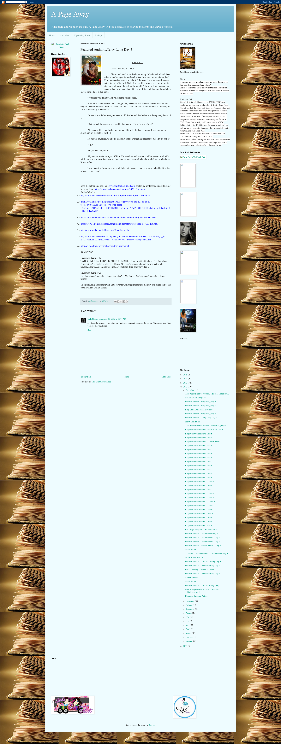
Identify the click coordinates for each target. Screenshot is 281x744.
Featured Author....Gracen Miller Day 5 (201, 533)
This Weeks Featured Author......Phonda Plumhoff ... (207, 393)
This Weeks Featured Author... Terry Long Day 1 (205, 425)
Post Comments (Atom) (102, 381)
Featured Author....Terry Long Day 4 (200, 405)
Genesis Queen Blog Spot (195, 397)
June (188, 621)
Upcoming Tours (82, 35)
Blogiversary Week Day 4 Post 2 (198, 461)
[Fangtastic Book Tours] (61, 47)
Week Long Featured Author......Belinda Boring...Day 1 (202, 590)
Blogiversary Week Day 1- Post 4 (199, 513)
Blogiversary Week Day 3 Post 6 (198, 473)
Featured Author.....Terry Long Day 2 (201, 417)
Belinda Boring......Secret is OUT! (199, 569)
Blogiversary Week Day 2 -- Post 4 (199, 497)
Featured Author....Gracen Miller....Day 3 (202, 541)
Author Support (191, 577)
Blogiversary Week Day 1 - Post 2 (199, 521)
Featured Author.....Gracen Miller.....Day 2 (203, 545)
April (188, 629)
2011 (185, 646)
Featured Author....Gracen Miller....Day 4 (202, 537)
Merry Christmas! (192, 421)
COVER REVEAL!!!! (194, 557)
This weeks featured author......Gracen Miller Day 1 (206, 553)
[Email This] (115, 301)
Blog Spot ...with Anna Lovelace (199, 409)
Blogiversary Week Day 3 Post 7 (198, 469)
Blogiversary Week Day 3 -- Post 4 (199, 481)
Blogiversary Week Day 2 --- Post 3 (200, 501)
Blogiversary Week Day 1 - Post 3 (199, 517)
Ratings (98, 35)
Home (52, 35)
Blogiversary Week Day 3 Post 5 (198, 477)
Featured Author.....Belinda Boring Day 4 (202, 565)
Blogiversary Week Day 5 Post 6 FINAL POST (205, 429)
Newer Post (86, 376)
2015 (185, 374)
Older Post (166, 376)
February (190, 636)
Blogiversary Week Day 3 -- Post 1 (199, 493)
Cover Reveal (190, 549)
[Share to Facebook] (123, 301)
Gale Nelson (93, 318)
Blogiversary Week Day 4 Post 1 (198, 465)
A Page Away (70, 13)
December (190, 390)
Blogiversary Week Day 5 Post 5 (198, 433)
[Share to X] (121, 301)
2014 (185, 378)
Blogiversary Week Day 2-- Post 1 (199, 509)
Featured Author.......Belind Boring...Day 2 (203, 585)
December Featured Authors (196, 595)
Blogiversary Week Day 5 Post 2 (198, 449)
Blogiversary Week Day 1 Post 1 (198, 525)
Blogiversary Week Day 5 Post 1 (198, 453)
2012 (185, 386)
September (190, 609)
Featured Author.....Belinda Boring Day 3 (202, 573)
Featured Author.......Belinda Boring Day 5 (203, 561)
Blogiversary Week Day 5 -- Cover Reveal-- (203, 441)
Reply (90, 329)
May (188, 624)
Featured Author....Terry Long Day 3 (200, 413)
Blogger (152, 725)
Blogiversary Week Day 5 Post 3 (198, 445)
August (189, 612)
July (188, 617)
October (189, 605)
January (189, 640)
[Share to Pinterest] (126, 301)
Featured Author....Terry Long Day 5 (200, 401)
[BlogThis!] (118, 301)
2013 (185, 382)
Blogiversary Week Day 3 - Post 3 (199, 485)
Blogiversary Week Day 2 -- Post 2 (199, 505)
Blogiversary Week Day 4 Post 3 (198, 457)
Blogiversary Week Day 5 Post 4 (198, 437)
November (190, 601)
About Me (64, 35)
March (189, 633)
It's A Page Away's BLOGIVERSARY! (201, 529)
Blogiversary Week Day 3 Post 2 (198, 489)
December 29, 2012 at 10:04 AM (112, 318)
